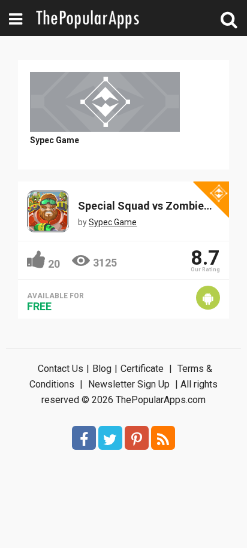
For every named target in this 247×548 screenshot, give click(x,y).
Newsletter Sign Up (129, 384)
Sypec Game (54, 140)
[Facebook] (84, 438)
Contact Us (60, 368)
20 (54, 264)
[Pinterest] (137, 438)
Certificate (142, 368)
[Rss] (163, 438)
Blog (102, 368)
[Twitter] (110, 438)
